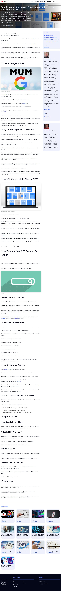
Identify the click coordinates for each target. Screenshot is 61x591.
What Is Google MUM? (49, 35)
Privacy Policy (42, 581)
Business (37, 1)
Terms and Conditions (43, 583)
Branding (49, 1)
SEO (32, 1)
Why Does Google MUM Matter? (51, 37)
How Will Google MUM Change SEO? (51, 39)
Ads (53, 1)
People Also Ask (48, 45)
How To (57, 1)
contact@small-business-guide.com (4, 580)
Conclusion (47, 47)
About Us (41, 584)
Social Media (43, 1)
